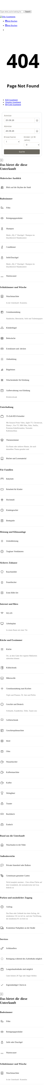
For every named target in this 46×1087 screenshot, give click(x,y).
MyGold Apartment (13, 104)
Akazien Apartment (13, 102)
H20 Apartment (11, 100)
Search (27, 12)
